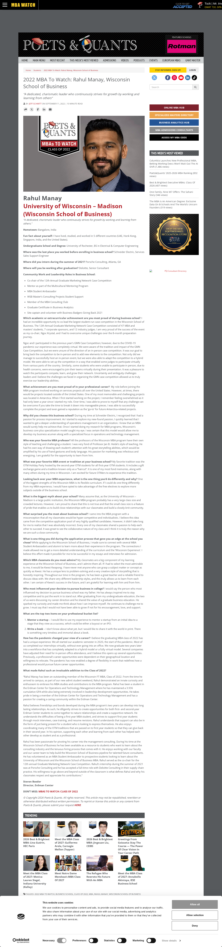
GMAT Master (192, 60)
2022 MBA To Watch (45, 894)
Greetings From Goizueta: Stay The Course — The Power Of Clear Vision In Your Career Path (130, 846)
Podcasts (139, 60)
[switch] (93, 940)
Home (25, 60)
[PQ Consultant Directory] (174, 277)
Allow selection (195, 915)
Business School (64, 894)
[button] (25, 109)
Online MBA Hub (174, 107)
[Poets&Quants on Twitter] (154, 77)
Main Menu (39, 60)
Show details (169, 940)
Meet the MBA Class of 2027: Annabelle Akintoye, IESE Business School (130, 878)
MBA (91, 894)
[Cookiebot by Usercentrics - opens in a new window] (21, 940)
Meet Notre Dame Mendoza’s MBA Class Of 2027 (67, 877)
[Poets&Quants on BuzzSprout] (161, 77)
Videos (125, 60)
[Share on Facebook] (38, 109)
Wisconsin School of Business (125, 894)
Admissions (109, 60)
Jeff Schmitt (35, 103)
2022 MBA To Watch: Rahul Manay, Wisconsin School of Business (71, 70)
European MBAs (172, 60)
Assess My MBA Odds (174, 137)
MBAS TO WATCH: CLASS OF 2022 (58, 791)
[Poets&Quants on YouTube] (181, 77)
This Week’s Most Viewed (84, 60)
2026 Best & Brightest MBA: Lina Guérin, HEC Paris (36, 843)
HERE (77, 805)
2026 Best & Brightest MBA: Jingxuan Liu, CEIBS (99, 843)
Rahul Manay (101, 894)
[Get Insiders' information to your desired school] (174, 234)
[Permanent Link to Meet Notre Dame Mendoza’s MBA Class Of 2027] (68, 863)
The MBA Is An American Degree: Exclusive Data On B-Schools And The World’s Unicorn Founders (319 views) (173, 204)
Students (37, 70)
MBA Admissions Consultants (174, 130)
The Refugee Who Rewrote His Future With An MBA (98, 877)
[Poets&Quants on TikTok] (194, 77)
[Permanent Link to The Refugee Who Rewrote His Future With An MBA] (99, 863)
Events (154, 60)
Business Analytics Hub (174, 122)
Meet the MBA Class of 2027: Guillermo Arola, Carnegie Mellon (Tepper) (67, 844)
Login (192, 70)
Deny (195, 925)
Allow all (195, 904)
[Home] (80, 43)
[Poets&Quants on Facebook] (167, 77)
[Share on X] (31, 109)
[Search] (195, 87)
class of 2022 (81, 894)
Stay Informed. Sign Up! (168, 70)
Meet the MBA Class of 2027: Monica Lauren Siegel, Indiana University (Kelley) (35, 880)
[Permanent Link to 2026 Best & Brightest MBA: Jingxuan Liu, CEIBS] (99, 829)
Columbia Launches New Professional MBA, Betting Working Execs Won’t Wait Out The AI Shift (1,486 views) (174, 163)
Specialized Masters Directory (174, 115)
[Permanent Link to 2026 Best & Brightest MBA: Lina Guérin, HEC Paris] (36, 829)
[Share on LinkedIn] (44, 109)
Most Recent (57, 60)
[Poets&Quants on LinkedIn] (187, 77)
